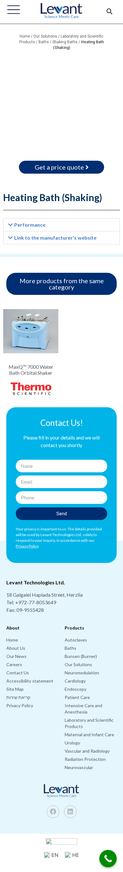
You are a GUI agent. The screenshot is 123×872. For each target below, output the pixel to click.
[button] (61, 224)
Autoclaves (76, 639)
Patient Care (77, 697)
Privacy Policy (19, 705)
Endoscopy (75, 689)
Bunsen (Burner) (81, 656)
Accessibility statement (29, 681)
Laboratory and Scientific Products (89, 723)
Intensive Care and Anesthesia (83, 708)
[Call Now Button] (108, 858)
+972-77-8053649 (35, 602)
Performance (29, 225)
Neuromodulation (82, 672)
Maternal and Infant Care (89, 734)
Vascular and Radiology (87, 751)
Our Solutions (45, 36)
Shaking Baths (65, 42)
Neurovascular (79, 767)
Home (25, 36)
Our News (16, 656)
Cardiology (75, 681)
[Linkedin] (70, 811)
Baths (43, 42)
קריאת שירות (18, 697)
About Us (15, 648)
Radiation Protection (85, 759)
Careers (14, 664)
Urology (72, 742)
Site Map (15, 689)
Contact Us (17, 672)
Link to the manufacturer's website (55, 238)
